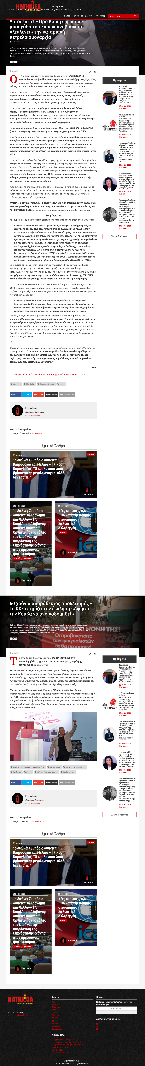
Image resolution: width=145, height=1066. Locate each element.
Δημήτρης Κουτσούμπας (75, 767)
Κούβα (28, 772)
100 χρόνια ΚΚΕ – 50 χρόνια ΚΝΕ (65, 1040)
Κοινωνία (45, 9)
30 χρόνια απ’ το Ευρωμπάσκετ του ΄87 (68, 1045)
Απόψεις (67, 9)
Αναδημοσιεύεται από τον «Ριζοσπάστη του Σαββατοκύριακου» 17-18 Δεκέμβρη (48, 374)
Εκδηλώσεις (86, 16)
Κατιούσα (16, 71)
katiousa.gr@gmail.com (18, 1015)
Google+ (39, 394)
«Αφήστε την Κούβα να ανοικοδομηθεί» (28, 767)
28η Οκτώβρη (57, 1050)
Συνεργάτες (99, 16)
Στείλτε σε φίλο (68, 394)
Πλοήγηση (55, 7)
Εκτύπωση (52, 394)
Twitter (28, 394)
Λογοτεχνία (56, 1012)
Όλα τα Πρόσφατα (119, 236)
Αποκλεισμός (54, 767)
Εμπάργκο (16, 772)
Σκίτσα (75, 16)
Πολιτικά (21, 9)
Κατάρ (61, 384)
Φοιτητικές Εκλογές (60, 1047)
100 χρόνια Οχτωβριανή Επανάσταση (67, 1042)
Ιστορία (77, 9)
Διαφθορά (16, 384)
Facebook (16, 394)
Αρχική (12, 9)
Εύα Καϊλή (30, 384)
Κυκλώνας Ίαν (68, 772)
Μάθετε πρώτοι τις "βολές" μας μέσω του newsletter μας (114, 1003)
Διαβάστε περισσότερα (33, 415)
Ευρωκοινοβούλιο (46, 384)
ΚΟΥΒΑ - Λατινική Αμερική (47, 772)
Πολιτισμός (33, 9)
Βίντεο (67, 16)
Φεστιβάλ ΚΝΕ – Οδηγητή (63, 1053)
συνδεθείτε (39, 433)
